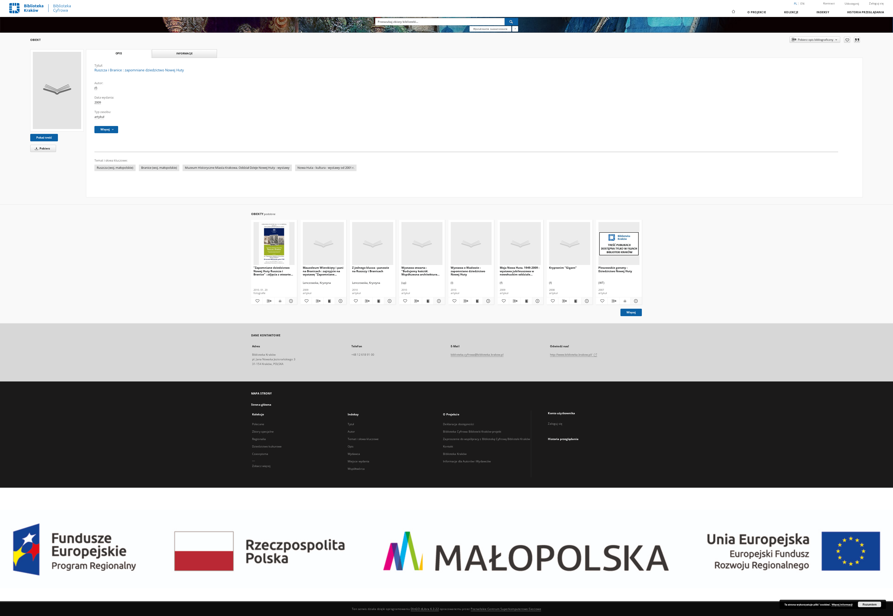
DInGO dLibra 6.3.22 (425, 609)
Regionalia (259, 439)
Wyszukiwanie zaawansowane (490, 28)
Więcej (631, 312)
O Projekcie (756, 12)
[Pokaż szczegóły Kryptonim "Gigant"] (586, 301)
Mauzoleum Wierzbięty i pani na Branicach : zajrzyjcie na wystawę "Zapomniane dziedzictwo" (323, 271)
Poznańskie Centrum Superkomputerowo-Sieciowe (506, 609)
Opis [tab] (119, 53)
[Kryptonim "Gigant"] (569, 243)
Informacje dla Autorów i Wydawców (467, 461)
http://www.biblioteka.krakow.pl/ (571, 355)
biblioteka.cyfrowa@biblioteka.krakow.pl (477, 355)
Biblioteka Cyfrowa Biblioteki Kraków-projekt (472, 432)
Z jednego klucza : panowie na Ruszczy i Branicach (370, 269)
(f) (95, 88)
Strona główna (261, 405)
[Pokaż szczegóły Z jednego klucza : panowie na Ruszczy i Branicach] (389, 301)
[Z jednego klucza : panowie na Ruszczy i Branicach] (372, 243)
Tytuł (351, 424)
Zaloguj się (876, 3)
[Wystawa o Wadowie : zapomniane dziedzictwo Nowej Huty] (471, 243)
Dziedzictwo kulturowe (267, 446)
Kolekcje (791, 12)
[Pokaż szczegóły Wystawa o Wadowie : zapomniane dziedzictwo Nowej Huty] (487, 301)
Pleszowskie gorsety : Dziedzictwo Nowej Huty (615, 269)
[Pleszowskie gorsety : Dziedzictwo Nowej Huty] (619, 243)
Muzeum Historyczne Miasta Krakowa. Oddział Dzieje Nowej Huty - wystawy (237, 168)
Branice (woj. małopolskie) (159, 168)
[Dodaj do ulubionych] (847, 40)
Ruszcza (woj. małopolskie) (115, 168)
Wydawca (354, 454)
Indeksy (822, 12)
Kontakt (448, 446)
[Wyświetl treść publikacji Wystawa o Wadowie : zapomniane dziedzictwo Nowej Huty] (476, 301)
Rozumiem (870, 604)
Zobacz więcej (261, 466)
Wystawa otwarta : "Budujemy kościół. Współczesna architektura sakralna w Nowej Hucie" (419, 271)
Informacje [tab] (184, 53)
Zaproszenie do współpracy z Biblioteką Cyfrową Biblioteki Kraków (486, 439)
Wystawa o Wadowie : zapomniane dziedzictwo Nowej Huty (468, 271)
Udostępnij (852, 4)
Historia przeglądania (865, 12)
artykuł (99, 117)
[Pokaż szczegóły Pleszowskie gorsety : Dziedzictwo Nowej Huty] (635, 301)
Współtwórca (356, 469)
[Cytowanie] (857, 40)
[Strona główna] (733, 12)
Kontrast (829, 3)
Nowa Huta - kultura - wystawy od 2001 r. (325, 168)
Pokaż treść (44, 137)
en (802, 3)
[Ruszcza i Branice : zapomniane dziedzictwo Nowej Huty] (57, 90)
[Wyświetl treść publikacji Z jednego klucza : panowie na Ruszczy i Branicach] (378, 301)
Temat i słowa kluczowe (363, 439)
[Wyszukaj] (511, 21)
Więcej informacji (842, 604)
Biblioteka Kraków (454, 454)
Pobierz (44, 148)
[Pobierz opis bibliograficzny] (268, 301)
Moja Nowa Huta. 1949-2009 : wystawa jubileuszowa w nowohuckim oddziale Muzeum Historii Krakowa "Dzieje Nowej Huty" (519, 271)
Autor (351, 432)
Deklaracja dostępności (458, 424)
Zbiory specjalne (263, 432)
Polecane (258, 424)
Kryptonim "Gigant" (563, 268)
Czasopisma (260, 454)
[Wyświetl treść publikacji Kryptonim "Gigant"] (575, 301)
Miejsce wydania (359, 461)
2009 (97, 102)
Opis (350, 446)
